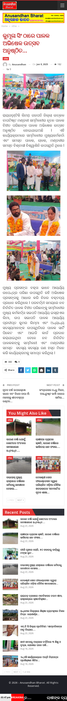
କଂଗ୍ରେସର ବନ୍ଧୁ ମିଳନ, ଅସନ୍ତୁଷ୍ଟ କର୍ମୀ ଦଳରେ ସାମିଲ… (51, 393)
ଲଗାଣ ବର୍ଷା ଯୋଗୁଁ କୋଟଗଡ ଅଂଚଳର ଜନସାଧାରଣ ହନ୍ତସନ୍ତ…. (38, 520)
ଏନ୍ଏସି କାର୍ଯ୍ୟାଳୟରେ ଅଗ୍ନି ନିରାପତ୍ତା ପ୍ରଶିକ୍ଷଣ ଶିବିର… (39, 658)
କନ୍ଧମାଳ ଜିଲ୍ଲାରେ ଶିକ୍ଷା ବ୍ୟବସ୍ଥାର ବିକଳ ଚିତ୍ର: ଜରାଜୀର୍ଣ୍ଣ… (42, 612)
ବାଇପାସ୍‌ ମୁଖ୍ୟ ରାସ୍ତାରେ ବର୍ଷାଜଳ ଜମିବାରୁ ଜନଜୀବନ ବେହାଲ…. (41, 566)
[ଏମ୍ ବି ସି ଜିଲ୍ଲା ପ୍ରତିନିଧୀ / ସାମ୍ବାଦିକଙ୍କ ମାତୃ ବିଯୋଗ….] (10, 630)
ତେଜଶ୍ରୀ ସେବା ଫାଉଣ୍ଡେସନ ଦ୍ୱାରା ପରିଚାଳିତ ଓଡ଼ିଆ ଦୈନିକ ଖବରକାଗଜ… (39, 582)
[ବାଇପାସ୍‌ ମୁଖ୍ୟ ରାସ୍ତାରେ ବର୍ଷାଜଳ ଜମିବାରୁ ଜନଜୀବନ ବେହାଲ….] (18, 465)
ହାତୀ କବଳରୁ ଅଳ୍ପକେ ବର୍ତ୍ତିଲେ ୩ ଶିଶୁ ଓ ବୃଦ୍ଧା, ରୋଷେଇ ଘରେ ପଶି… (40, 643)
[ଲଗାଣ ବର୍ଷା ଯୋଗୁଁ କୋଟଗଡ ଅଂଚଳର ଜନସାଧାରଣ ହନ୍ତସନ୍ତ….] (18, 427)
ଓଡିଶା (6, 58)
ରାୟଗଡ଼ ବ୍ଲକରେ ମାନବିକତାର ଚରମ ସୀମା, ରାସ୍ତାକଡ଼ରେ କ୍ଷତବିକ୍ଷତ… (41, 597)
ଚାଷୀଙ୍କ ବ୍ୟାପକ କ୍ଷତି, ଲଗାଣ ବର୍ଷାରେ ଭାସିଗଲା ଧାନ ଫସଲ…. (39, 535)
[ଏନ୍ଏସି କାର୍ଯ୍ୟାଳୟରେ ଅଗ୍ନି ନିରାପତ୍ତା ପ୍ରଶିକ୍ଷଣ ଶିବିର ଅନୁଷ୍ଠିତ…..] (10, 661)
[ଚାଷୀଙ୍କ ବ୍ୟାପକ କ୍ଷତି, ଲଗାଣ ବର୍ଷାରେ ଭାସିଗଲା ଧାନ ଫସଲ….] (48, 427)
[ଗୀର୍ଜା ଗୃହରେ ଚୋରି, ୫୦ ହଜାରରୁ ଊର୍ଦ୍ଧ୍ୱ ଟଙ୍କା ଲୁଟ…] (10, 554)
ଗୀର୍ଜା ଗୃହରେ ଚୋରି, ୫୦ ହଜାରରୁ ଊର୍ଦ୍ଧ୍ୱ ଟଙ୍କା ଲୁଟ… (40, 551)
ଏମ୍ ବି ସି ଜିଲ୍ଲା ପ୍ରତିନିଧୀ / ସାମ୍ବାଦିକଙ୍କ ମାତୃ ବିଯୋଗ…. (41, 628)
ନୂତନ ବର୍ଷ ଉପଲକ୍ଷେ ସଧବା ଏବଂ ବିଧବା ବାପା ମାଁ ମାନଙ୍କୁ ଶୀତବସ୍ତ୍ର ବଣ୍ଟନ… (16, 395)
